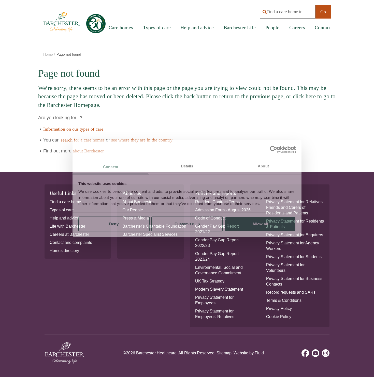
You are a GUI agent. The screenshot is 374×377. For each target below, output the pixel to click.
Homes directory (64, 250)
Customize (184, 224)
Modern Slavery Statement (219, 289)
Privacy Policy (279, 308)
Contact (323, 27)
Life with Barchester (67, 226)
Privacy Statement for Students (294, 257)
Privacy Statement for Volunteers (285, 268)
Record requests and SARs (290, 292)
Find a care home (65, 202)
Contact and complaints (71, 242)
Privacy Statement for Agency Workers (292, 246)
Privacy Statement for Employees (214, 300)
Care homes (121, 27)
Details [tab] (187, 166)
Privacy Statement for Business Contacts (294, 281)
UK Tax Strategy (209, 281)
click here (304, 96)
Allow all (260, 224)
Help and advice (197, 27)
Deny (113, 224)
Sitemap (224, 353)
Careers (297, 27)
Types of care (62, 210)
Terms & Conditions (283, 300)
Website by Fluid (249, 353)
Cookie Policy (278, 317)
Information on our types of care (73, 129)
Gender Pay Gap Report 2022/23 (217, 243)
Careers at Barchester (69, 234)
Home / (49, 54)
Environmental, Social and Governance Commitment (219, 270)
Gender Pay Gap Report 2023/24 (217, 256)
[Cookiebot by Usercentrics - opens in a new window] (273, 149)
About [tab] (263, 166)
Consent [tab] (110, 167)
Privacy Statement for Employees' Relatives (214, 314)
